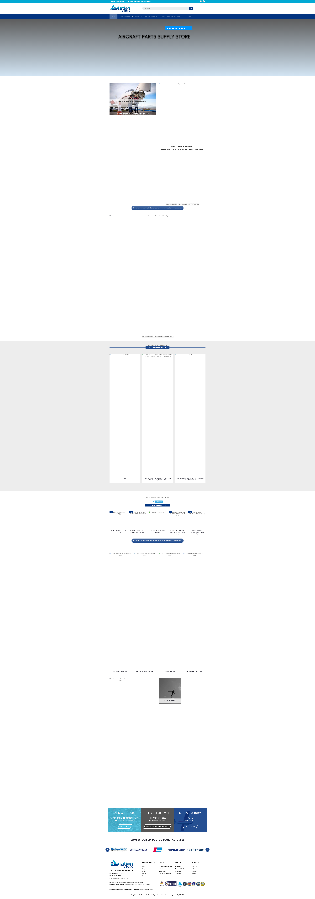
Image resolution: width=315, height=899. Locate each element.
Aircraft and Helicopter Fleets (145, 671)
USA (143, 866)
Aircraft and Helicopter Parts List (133, 101)
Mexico (144, 873)
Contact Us (188, 16)
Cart (193, 868)
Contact (194, 873)
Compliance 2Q (179, 873)
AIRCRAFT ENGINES (170, 671)
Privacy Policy (178, 866)
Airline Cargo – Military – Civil (171, 16)
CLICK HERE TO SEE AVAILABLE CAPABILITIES (182, 205)
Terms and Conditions (180, 868)
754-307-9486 (190, 821)
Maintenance (120, 797)
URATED (181, 895)
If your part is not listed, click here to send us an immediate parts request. (157, 208)
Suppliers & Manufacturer (157, 826)
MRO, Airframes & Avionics (120, 671)
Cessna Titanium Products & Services (146, 16)
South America (146, 876)
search (191, 8)
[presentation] (107, 850)
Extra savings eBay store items (157, 498)
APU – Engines (162, 868)
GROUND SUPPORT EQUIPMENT (194, 671)
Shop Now (124, 826)
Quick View (113, 470)
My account (195, 866)
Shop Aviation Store (146, 895)
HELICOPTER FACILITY (169, 700)
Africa (144, 871)
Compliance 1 (178, 871)
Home (113, 16)
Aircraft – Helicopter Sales (165, 866)
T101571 (125, 478)
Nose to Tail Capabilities (165, 873)
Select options (131, 523)
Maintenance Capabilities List (182, 147)
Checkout (194, 871)
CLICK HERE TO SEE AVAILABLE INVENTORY (133, 114)
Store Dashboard (125, 16)
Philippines (145, 868)
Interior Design (162, 871)
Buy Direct (132, 104)
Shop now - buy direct (178, 28)
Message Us (190, 826)
